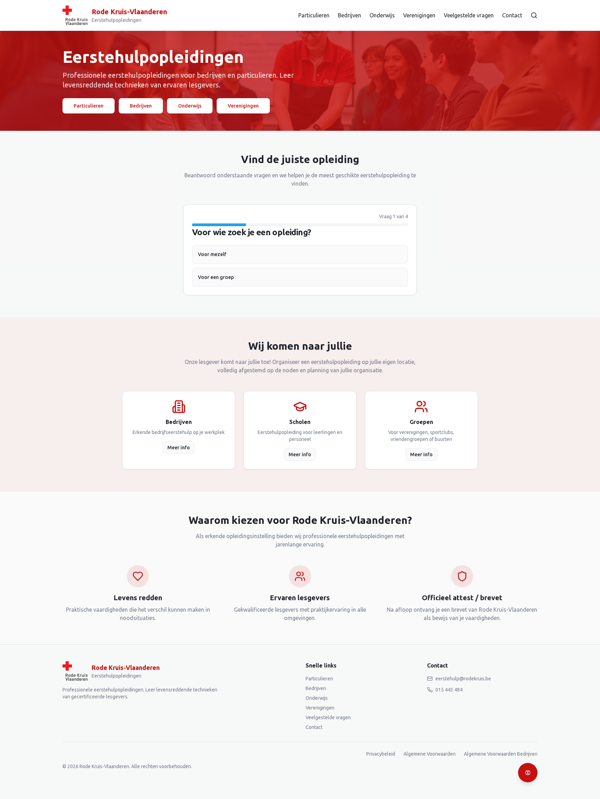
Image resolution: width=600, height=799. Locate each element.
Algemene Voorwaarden (429, 754)
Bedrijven (349, 15)
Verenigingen (419, 15)
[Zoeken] (534, 15)
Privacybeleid (380, 754)
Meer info (178, 447)
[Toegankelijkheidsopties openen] (528, 772)
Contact (512, 15)
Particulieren (314, 15)
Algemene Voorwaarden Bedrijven (501, 754)
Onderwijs (382, 15)
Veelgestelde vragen (469, 15)
